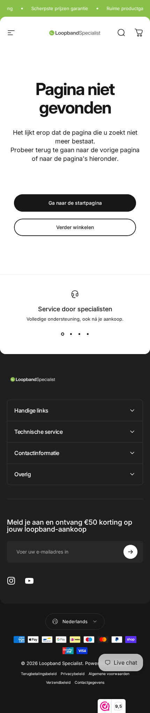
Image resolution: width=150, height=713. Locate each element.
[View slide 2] (71, 334)
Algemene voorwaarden (109, 674)
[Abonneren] (130, 552)
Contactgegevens (89, 682)
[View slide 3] (79, 334)
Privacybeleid (72, 674)
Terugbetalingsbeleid (39, 674)
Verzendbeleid (58, 682)
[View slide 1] (62, 334)
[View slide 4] (87, 334)
